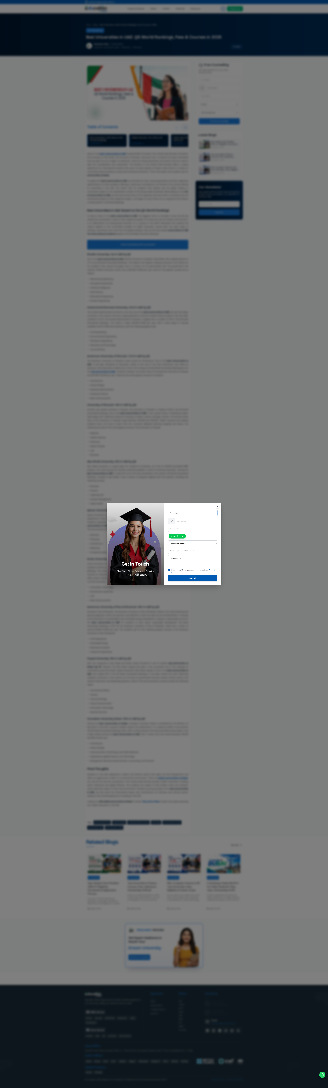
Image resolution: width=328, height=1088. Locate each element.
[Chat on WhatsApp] (322, 1075)
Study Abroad (177, 536)
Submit (192, 578)
